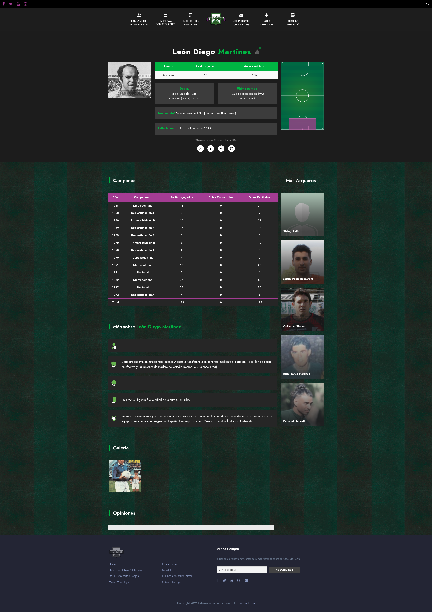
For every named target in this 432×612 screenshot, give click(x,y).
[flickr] (10, 4)
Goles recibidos (254, 66)
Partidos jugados (206, 66)
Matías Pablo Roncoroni (298, 279)
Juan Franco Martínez (296, 374)
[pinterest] (18, 4)
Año (115, 197)
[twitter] (25, 4)
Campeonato (142, 197)
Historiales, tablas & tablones (125, 570)
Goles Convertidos (221, 197)
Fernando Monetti (294, 421)
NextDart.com (246, 603)
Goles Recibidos (259, 197)
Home (112, 564)
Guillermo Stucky (294, 326)
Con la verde (169, 564)
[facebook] (4, 4)
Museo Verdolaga (119, 582)
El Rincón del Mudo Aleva (177, 576)
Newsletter (168, 570)
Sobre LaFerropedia (173, 582)
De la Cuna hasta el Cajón (124, 576)
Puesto (168, 66)
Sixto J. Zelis (291, 231)
